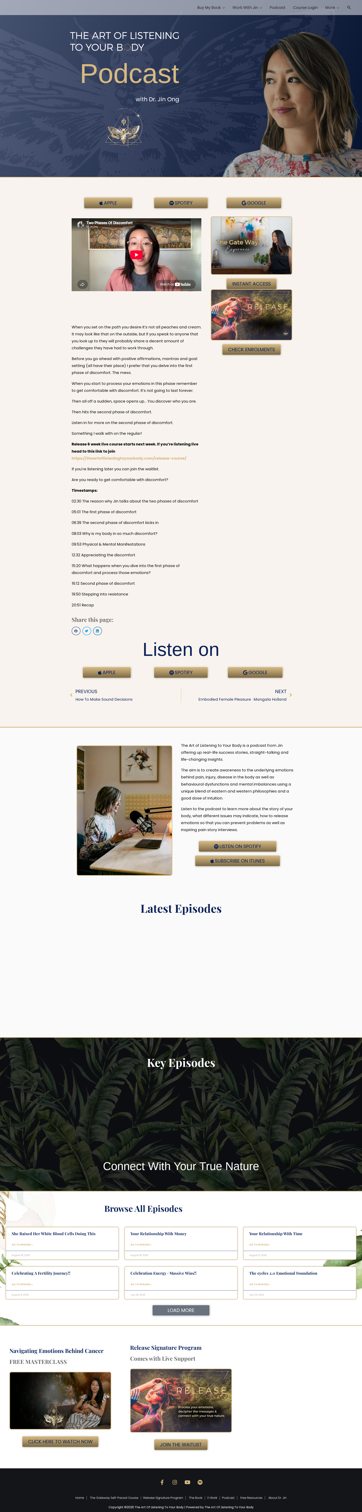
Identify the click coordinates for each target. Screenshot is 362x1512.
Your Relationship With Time (276, 1233)
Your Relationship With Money (158, 1233)
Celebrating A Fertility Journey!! (41, 1273)
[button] (349, 8)
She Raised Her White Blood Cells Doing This (54, 1233)
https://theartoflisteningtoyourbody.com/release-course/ (129, 458)
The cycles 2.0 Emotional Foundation (283, 1273)
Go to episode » (22, 1244)
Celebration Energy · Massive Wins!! (163, 1273)
